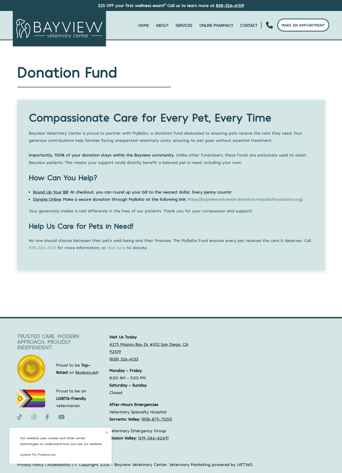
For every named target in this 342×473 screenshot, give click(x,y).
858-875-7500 (157, 419)
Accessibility (58, 464)
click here (116, 247)
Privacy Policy (30, 464)
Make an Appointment (303, 25)
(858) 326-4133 (123, 358)
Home (143, 25)
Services (184, 25)
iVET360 (244, 464)
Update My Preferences (38, 454)
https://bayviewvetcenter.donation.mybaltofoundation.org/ (245, 199)
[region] (60, 446)
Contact (249, 25)
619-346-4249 (153, 437)
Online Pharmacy (216, 25)
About (162, 25)
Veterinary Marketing (189, 464)
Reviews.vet (86, 372)
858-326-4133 (229, 5)
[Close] (107, 431)
